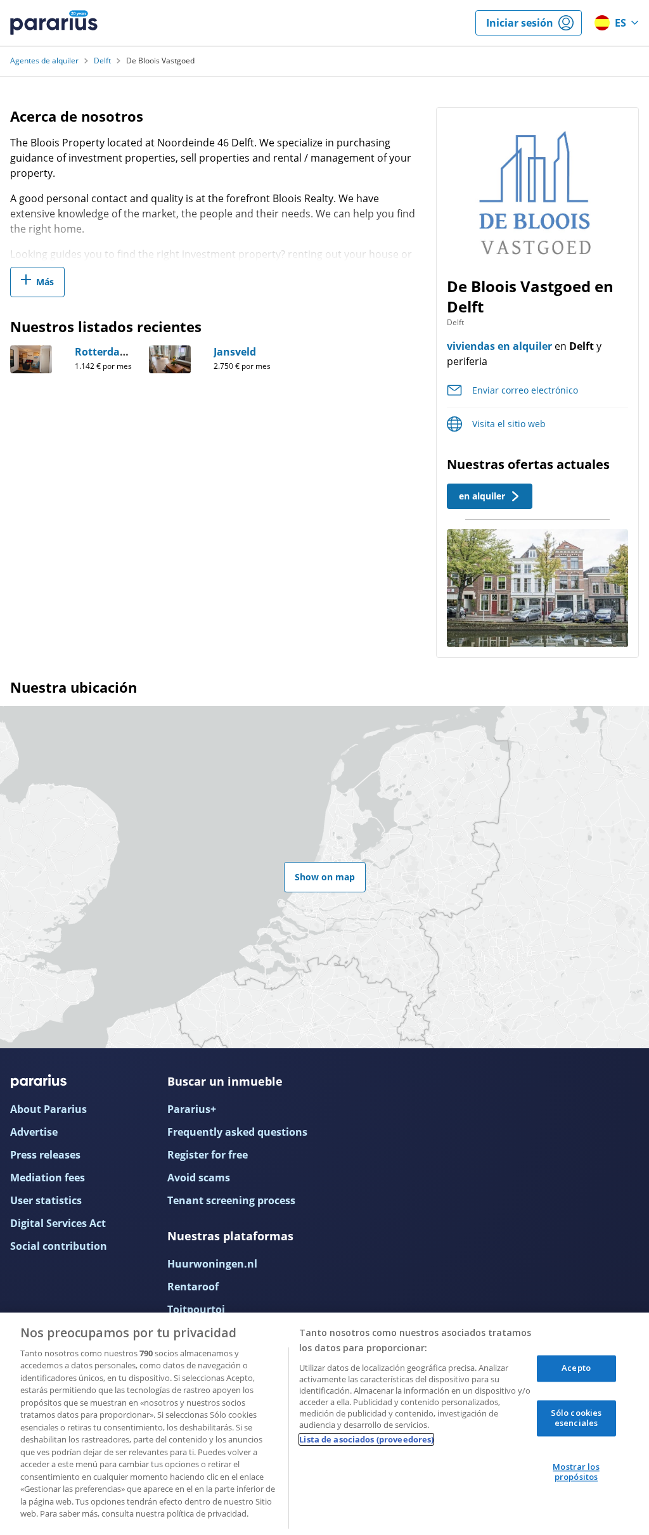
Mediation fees (47, 1178)
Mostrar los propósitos (576, 1472)
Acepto (576, 1368)
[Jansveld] (170, 359)
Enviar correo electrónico (525, 390)
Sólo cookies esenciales (576, 1418)
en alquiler (482, 496)
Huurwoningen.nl (212, 1264)
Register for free (207, 1155)
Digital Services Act (58, 1223)
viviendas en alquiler (499, 346)
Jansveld (235, 352)
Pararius (54, 22)
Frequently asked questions (237, 1132)
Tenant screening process (231, 1200)
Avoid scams (198, 1178)
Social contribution (58, 1246)
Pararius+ (191, 1109)
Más (45, 282)
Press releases (45, 1155)
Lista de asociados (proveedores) (366, 1439)
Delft (102, 61)
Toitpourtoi (196, 1309)
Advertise (34, 1132)
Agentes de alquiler (44, 61)
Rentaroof (193, 1287)
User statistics (46, 1200)
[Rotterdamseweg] (31, 359)
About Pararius (48, 1109)
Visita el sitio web (509, 424)
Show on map (325, 877)
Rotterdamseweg (118, 352)
